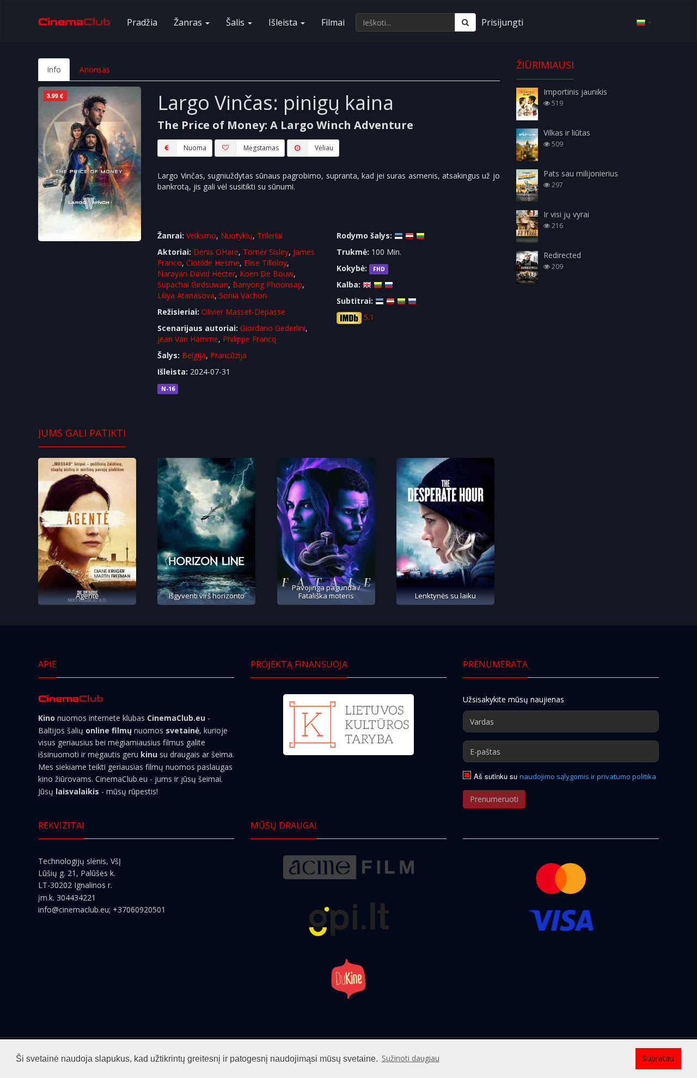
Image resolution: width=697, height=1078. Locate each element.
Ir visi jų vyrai (566, 214)
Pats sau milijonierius (580, 173)
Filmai (333, 22)
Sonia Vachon (243, 295)
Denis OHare (216, 252)
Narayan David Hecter (196, 273)
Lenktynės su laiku (445, 596)
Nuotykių (237, 235)
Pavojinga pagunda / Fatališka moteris (326, 592)
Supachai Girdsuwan (192, 284)
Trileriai (270, 235)
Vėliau (324, 147)
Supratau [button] (658, 1058)
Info (54, 69)
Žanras (189, 22)
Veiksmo (201, 235)
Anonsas (95, 69)
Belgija (194, 355)
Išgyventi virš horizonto (206, 596)
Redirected (562, 255)
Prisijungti (502, 22)
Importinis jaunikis (575, 92)
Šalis (236, 22)
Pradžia (142, 22)
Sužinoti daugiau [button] (410, 1058)
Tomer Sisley (266, 252)
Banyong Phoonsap (267, 284)
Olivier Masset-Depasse (243, 312)
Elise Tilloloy (265, 263)
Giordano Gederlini (272, 328)
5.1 (369, 317)
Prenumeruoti (494, 799)
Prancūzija (228, 355)
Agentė (87, 596)
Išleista (283, 22)
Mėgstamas (261, 147)
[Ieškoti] (465, 22)
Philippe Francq (249, 339)
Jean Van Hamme (187, 339)
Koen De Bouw (267, 273)
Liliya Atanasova (186, 295)
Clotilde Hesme (213, 263)
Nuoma (195, 147)
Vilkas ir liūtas (566, 132)
